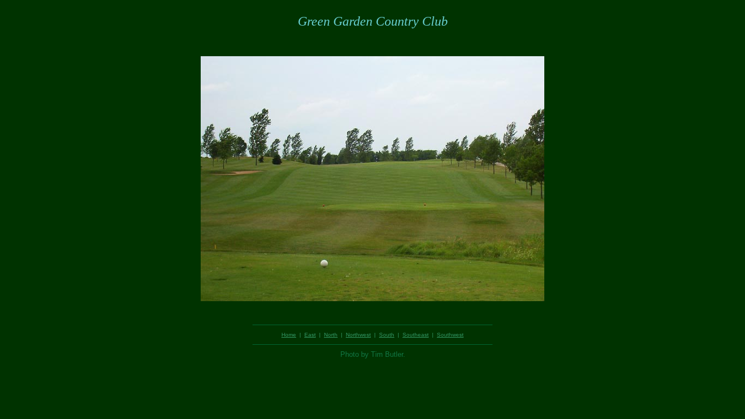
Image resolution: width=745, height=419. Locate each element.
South (386, 335)
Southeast (415, 335)
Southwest (450, 335)
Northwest (358, 335)
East (310, 335)
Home (288, 335)
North (331, 335)
